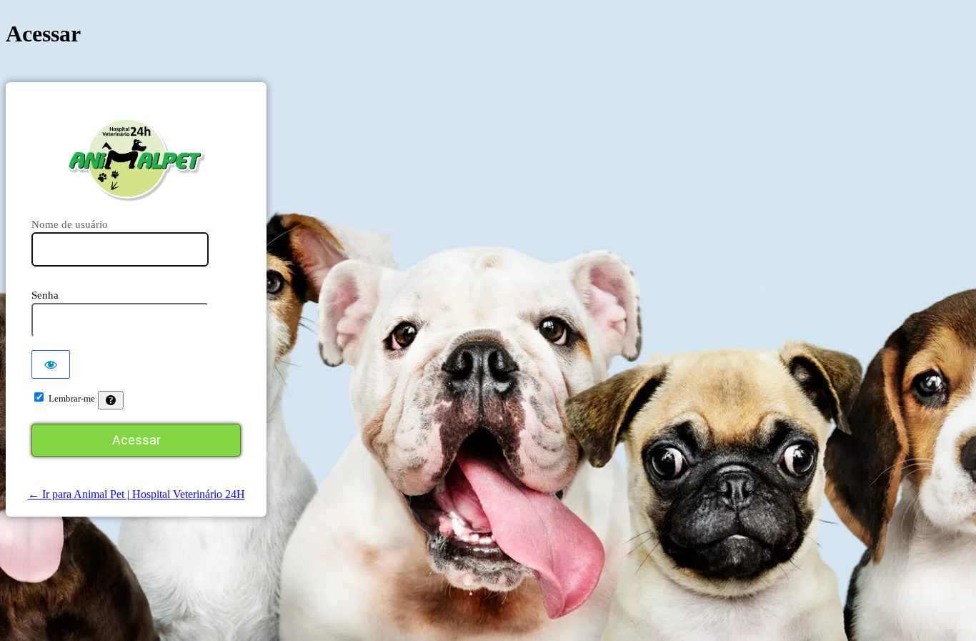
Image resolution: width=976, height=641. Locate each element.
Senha (45, 295)
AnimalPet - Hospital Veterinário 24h (136, 159)
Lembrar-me (72, 398)
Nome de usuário (69, 224)
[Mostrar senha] (50, 364)
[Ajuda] (111, 400)
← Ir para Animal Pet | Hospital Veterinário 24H (136, 494)
